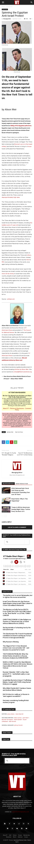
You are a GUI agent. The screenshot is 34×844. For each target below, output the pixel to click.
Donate (20, 835)
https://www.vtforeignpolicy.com (17, 475)
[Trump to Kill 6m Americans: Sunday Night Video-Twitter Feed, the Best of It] (6, 509)
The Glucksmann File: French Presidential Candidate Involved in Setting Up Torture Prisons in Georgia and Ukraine (17, 636)
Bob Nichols (12, 721)
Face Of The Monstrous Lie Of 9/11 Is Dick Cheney (24, 454)
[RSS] (28, 823)
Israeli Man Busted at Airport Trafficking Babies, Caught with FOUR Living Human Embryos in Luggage (17, 682)
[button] (3, 2)
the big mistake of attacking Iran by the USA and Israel (17, 628)
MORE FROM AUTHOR (22, 483)
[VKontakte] (17, 828)
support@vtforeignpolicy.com (20, 812)
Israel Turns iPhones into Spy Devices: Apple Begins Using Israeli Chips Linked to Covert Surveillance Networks (17, 603)
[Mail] (14, 823)
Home (3, 6)
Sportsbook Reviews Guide (20, 840)
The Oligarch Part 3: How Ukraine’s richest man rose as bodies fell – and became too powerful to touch (16, 648)
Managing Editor (7, 18)
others (29, 255)
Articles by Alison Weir (22, 369)
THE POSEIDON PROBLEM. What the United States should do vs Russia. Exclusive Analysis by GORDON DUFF (15, 656)
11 (31, 18)
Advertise (20, 837)
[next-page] (6, 516)
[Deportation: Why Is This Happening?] (6, 501)
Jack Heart (26, 718)
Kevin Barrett (19, 714)
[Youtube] (26, 828)
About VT (6, 408)
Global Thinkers (7, 732)
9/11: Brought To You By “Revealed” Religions (9, 454)
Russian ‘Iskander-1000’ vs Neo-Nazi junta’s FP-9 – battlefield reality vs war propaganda (16, 674)
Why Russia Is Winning (11, 642)
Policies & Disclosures (17, 408)
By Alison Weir (10, 432)
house (29, 146)
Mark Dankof (18, 719)
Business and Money (5, 492)
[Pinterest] (11, 442)
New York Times (19, 432)
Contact (26, 837)
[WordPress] (21, 828)
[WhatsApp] (15, 442)
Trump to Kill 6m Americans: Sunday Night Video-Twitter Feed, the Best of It (20, 509)
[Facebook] (3, 442)
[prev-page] (3, 516)
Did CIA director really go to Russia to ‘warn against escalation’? (16, 695)
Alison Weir (10, 109)
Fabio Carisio (17, 718)
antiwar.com (11, 299)
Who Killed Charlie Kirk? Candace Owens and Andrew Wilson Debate (17, 689)
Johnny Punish (18, 725)
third (28, 260)
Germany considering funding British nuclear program (16, 701)
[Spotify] (7, 828)
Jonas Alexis (10, 714)
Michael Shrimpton (7, 719)
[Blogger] (5, 823)
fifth (3, 262)
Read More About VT (20, 808)
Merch (14, 837)
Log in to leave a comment (17, 527)
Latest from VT (7, 591)
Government (9, 6)
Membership (26, 835)
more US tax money (8, 273)
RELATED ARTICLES (8, 483)
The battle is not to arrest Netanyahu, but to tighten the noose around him (17, 596)
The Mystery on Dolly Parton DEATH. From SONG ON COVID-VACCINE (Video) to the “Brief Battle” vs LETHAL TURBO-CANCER (17, 612)
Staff (10, 835)
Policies (15, 835)
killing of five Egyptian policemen (20, 125)
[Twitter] (7, 442)
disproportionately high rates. (11, 197)
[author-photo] (17, 470)
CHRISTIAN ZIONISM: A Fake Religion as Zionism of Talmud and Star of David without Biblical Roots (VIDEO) (17, 621)
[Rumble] (23, 823)
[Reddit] (19, 823)
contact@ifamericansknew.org (22, 372)
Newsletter (8, 837)
